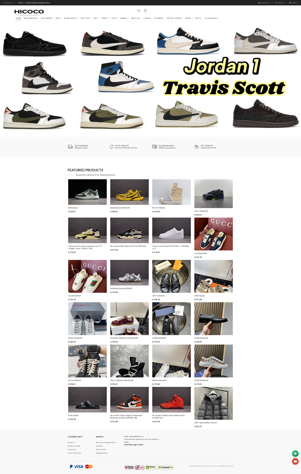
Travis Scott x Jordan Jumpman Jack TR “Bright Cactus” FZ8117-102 (85, 247)
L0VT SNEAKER (201, 211)
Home (18, 18)
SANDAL (123, 18)
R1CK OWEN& (158, 208)
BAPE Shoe (73, 208)
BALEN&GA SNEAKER (120, 208)
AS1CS (198, 18)
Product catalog (74, 446)
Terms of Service (74, 453)
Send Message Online (133, 444)
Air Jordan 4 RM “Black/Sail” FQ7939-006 (128, 246)
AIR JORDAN (46, 18)
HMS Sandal (199, 296)
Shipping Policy (101, 453)
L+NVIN (147, 18)
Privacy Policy (101, 449)
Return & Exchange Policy (106, 442)
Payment (99, 446)
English (294, 3)
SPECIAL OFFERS (174, 18)
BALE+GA (135, 18)
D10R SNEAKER (159, 338)
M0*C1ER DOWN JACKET (206, 422)
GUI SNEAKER (200, 253)
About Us (71, 442)
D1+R (114, 18)
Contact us (9, 3)
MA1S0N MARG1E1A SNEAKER (124, 338)
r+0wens (158, 18)
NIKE (58, 18)
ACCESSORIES (211, 18)
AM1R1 (188, 18)
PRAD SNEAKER (75, 338)
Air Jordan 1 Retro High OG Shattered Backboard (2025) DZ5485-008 (126, 416)
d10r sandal (73, 415)
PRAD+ (105, 18)
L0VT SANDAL (158, 296)
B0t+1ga (85, 18)
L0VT (95, 18)
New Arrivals (30, 18)
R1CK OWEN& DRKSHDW (121, 380)
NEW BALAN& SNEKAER (121, 288)
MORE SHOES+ (70, 18)
